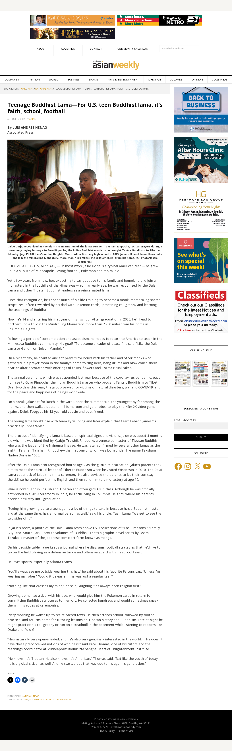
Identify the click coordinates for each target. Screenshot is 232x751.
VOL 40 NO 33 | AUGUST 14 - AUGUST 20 (50, 699)
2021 (25, 699)
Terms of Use (125, 731)
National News (30, 696)
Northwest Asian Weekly (116, 65)
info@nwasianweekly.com (126, 727)
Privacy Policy (107, 731)
